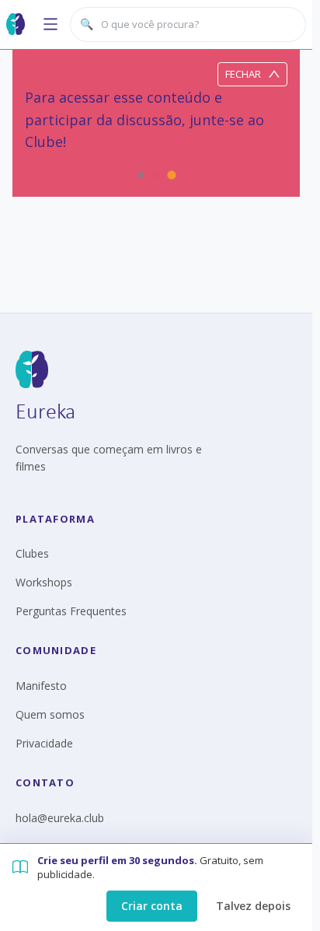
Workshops (44, 582)
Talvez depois (253, 905)
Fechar (243, 74)
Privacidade (44, 743)
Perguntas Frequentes (71, 611)
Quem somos (50, 714)
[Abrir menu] (50, 24)
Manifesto (41, 685)
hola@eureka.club (60, 817)
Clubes (32, 553)
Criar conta (152, 905)
